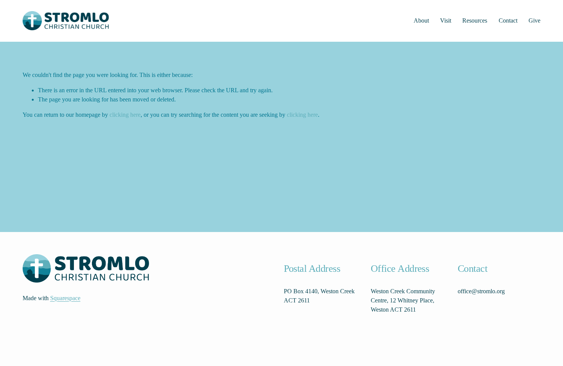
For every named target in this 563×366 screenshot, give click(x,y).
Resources (474, 20)
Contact (508, 20)
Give (534, 20)
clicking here (125, 114)
